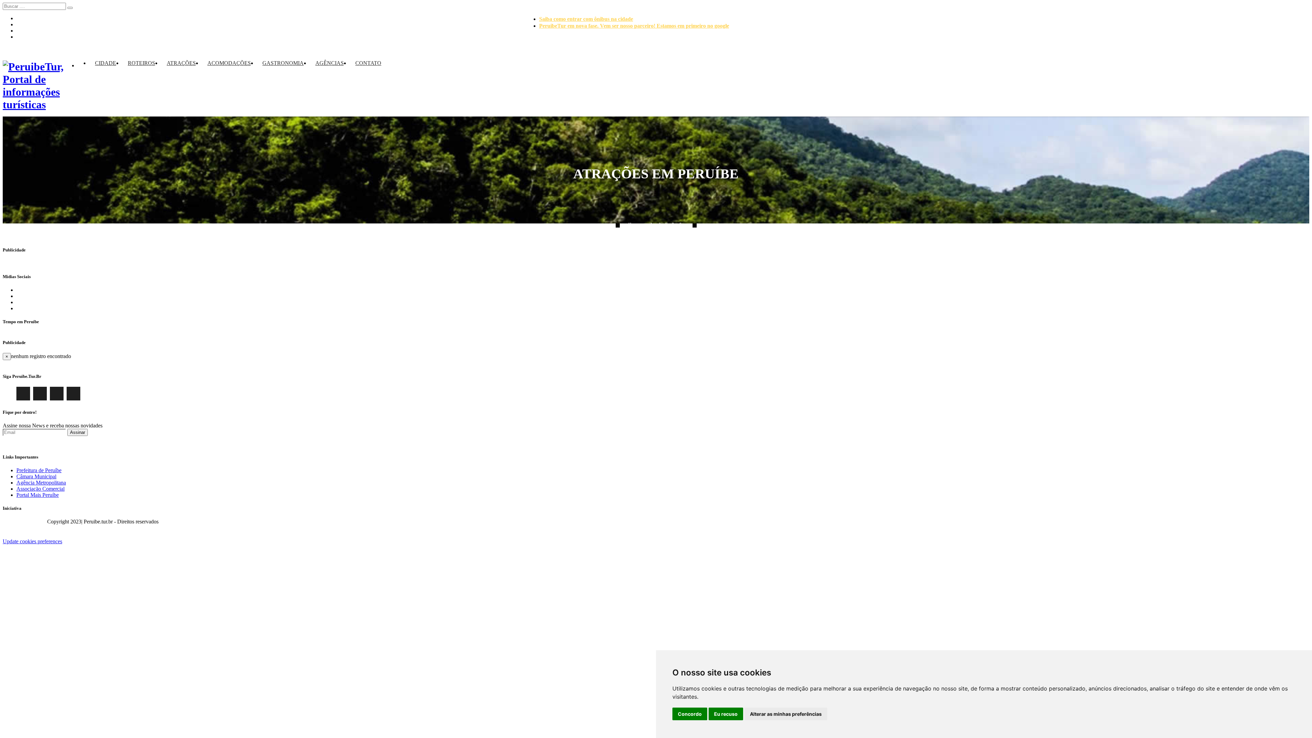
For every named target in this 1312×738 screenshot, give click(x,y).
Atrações (181, 63)
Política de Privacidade (1284, 521)
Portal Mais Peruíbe (37, 495)
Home (633, 224)
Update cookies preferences (32, 541)
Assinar (77, 432)
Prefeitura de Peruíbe (39, 470)
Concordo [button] (690, 714)
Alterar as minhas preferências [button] (786, 714)
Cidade (105, 63)
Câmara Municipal (36, 476)
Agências (329, 63)
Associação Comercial (40, 489)
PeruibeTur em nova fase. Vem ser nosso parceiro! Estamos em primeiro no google (634, 26)
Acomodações (229, 63)
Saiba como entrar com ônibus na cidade (586, 19)
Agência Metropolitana (41, 483)
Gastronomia (283, 63)
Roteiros (141, 63)
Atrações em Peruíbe (667, 224)
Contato (368, 63)
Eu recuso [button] (726, 714)
